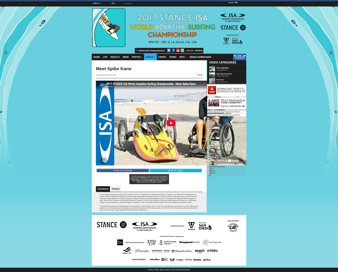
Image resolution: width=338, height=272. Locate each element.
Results (115, 57)
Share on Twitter (175, 170)
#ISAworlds (144, 50)
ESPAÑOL (199, 50)
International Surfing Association (223, 111)
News (126, 57)
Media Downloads (200, 57)
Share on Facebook (123, 170)
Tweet (200, 75)
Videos (150, 57)
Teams (172, 57)
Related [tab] (115, 189)
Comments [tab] (102, 189)
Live (105, 57)
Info (182, 57)
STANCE (162, 57)
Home (96, 57)
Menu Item (238, 58)
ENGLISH (190, 50)
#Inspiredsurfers (157, 50)
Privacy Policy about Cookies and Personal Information (169, 270)
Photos (136, 57)
